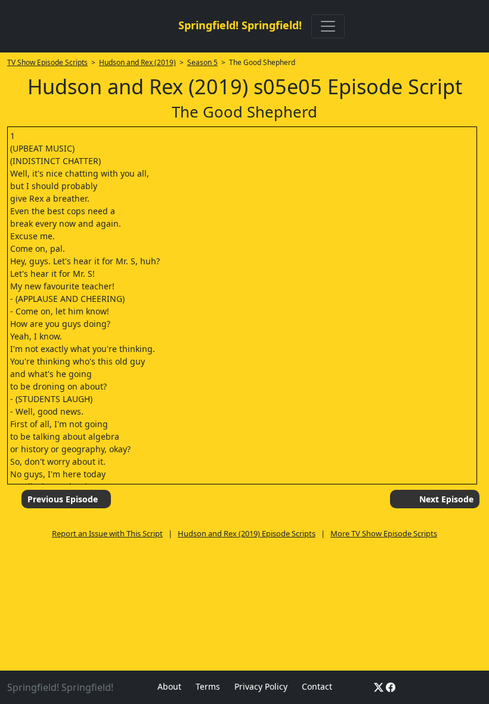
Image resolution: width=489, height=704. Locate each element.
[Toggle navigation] (328, 26)
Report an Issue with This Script (107, 533)
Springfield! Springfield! (240, 25)
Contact (317, 686)
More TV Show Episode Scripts (383, 533)
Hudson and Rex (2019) (137, 62)
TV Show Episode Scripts (47, 62)
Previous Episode (62, 499)
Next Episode (446, 499)
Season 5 (202, 62)
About (169, 686)
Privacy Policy (260, 686)
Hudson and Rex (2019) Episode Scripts (246, 533)
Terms (208, 686)
